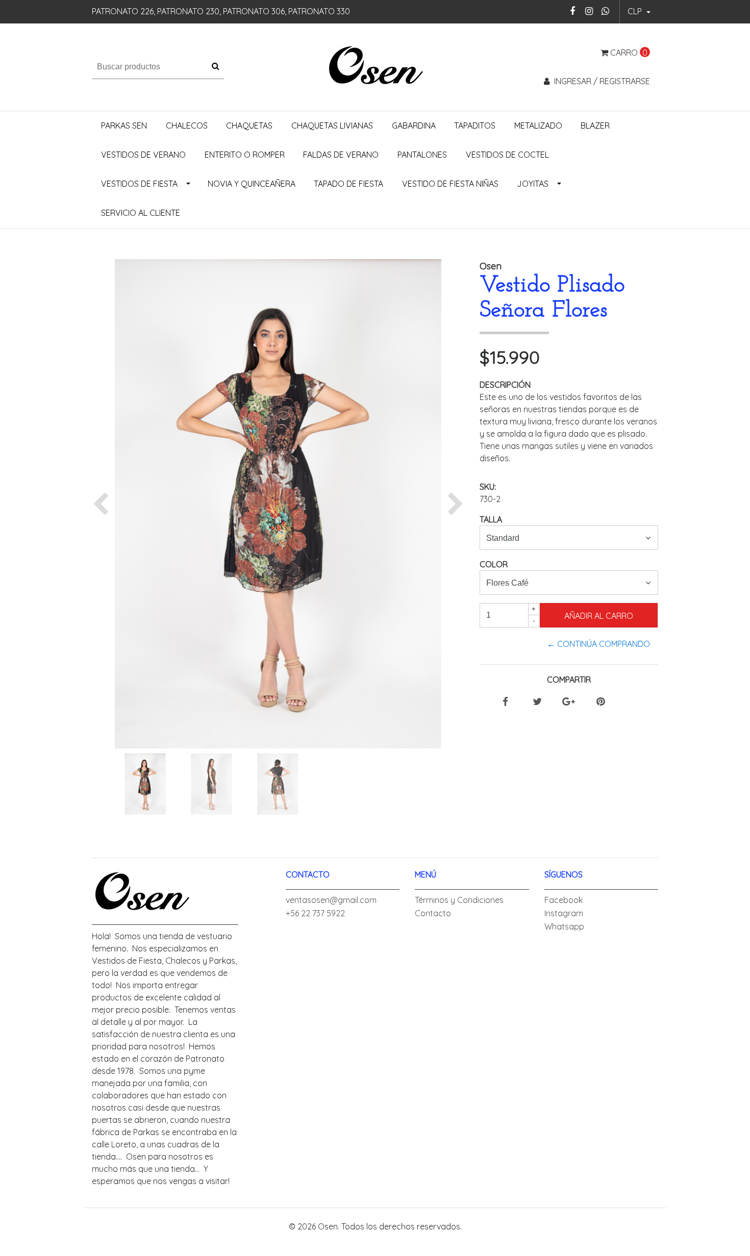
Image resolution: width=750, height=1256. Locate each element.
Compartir (569, 679)
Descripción (505, 385)
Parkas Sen (124, 125)
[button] (639, 11)
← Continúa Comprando (598, 644)
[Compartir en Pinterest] (600, 702)
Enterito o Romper (245, 154)
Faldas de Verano (341, 154)
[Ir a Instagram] (589, 11)
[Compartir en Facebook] (505, 702)
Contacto (433, 913)
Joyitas (532, 184)
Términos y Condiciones (459, 900)
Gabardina (414, 125)
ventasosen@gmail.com (331, 900)
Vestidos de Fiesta (139, 184)
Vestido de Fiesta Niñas (450, 184)
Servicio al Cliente (140, 213)
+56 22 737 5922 (315, 913)
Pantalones (422, 154)
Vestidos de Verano (143, 154)
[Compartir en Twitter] (537, 702)
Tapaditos (474, 125)
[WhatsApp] (605, 11)
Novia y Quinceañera (251, 184)
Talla (491, 519)
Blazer (595, 125)
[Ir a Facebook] (573, 11)
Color (494, 564)
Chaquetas (249, 125)
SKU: (488, 487)
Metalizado (538, 125)
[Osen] (375, 66)
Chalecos (187, 125)
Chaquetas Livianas (332, 125)
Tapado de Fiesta (348, 184)
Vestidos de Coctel (507, 154)
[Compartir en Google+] (568, 702)
